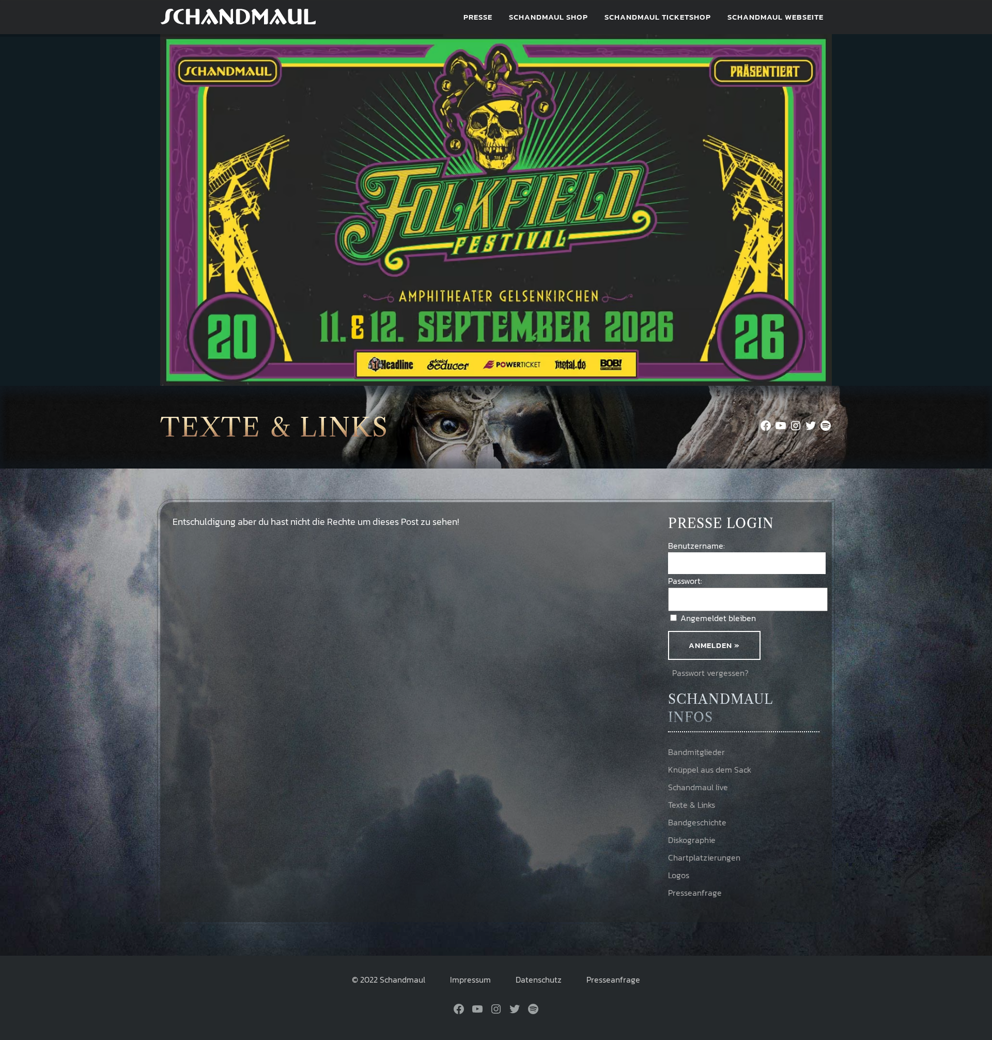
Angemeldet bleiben (718, 618)
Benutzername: (696, 545)
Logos (678, 875)
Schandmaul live (698, 787)
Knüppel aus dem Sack (709, 769)
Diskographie (692, 840)
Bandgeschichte (697, 822)
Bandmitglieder (696, 752)
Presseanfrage (695, 892)
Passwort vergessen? (710, 673)
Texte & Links (691, 804)
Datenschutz (539, 979)
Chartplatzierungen (704, 857)
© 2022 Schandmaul (388, 979)
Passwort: (685, 581)
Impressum (470, 979)
